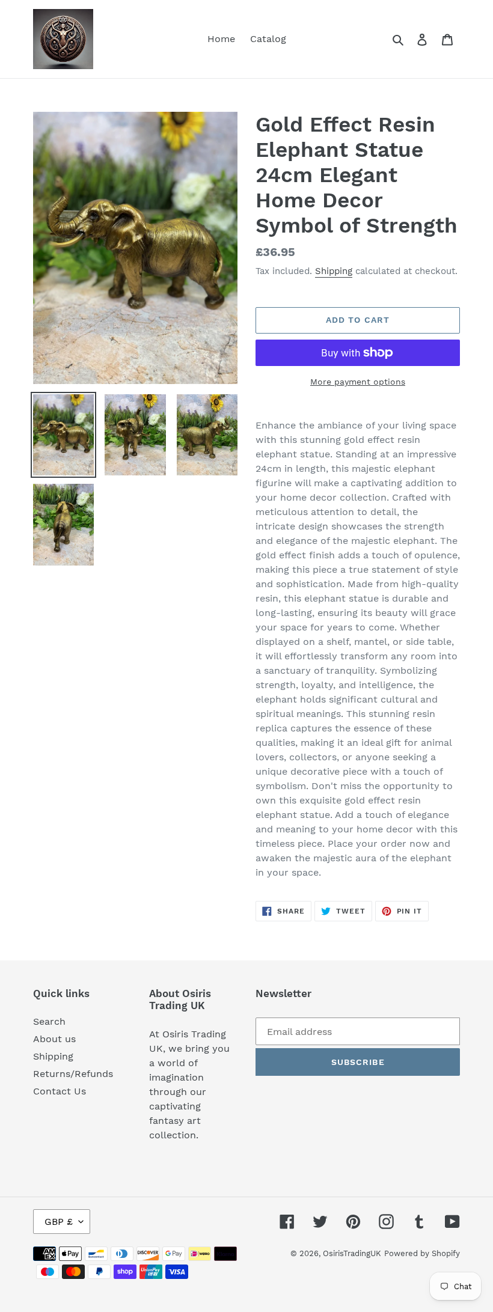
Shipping (333, 271)
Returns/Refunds (73, 1073)
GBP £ (58, 1221)
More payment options (357, 381)
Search (49, 1021)
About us (54, 1039)
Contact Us (59, 1091)
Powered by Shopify (422, 1253)
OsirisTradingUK (352, 1253)
